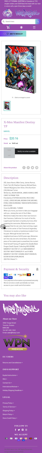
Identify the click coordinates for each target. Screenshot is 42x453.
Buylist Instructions (9, 375)
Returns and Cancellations (12, 363)
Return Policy (7, 414)
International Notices (10, 387)
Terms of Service (9, 407)
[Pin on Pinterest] (28, 167)
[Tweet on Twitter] (32, 167)
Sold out (9, 152)
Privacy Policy (7, 403)
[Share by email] (36, 167)
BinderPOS (19, 452)
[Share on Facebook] (24, 167)
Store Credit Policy (9, 418)
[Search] (38, 21)
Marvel (7, 131)
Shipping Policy (8, 410)
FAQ (4, 379)
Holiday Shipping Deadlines (12, 390)
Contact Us (6, 383)
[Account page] (21, 27)
